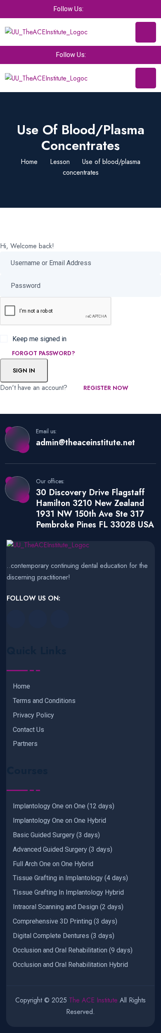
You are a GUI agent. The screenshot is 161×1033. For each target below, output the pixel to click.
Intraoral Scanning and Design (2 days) (68, 907)
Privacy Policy (33, 715)
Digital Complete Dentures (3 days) (63, 936)
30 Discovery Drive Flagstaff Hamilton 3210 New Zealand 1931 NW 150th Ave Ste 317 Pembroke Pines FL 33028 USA (95, 508)
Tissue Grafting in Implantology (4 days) (70, 878)
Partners (25, 744)
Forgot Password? (43, 353)
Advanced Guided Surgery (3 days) (62, 849)
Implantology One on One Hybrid (59, 820)
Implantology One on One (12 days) (63, 806)
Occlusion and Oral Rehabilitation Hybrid (70, 965)
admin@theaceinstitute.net (85, 442)
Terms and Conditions (44, 701)
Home (29, 161)
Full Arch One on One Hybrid (53, 864)
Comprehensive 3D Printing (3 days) (65, 921)
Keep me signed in (39, 339)
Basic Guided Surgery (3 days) (56, 835)
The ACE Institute (93, 1000)
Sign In (24, 370)
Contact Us (28, 730)
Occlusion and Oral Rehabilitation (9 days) (73, 950)
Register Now (105, 388)
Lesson (60, 161)
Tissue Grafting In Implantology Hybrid (68, 892)
